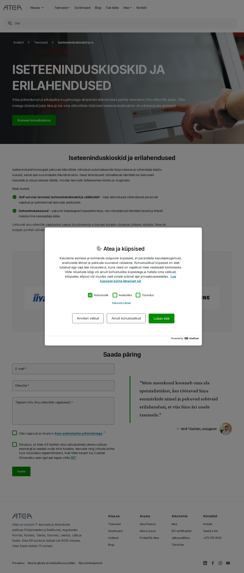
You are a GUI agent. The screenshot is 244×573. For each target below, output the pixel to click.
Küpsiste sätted (121, 302)
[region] (123, 286)
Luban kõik (162, 318)
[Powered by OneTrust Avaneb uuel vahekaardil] (185, 339)
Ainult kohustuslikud (126, 318)
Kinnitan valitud (88, 318)
